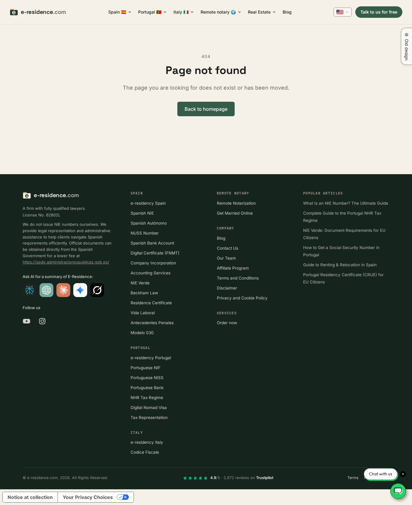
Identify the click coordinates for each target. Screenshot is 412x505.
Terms (353, 477)
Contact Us (227, 248)
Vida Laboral (143, 312)
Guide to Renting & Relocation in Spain (340, 264)
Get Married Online (235, 213)
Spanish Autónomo (149, 223)
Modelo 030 (142, 332)
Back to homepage (206, 109)
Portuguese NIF (145, 367)
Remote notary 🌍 (218, 11)
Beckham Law (144, 292)
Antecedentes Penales (152, 322)
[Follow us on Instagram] (42, 321)
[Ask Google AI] (80, 290)
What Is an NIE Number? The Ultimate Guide (345, 203)
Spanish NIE (142, 213)
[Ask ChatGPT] (46, 290)
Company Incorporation (153, 262)
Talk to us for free (378, 11)
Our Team (226, 258)
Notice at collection (30, 497)
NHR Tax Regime (147, 397)
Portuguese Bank (147, 387)
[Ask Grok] (97, 290)
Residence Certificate (151, 302)
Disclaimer (227, 288)
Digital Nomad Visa (149, 407)
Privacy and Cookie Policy (242, 298)
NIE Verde (140, 282)
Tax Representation (149, 417)
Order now (227, 322)
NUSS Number (145, 233)
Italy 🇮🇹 (181, 11)
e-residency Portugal (151, 357)
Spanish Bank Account (152, 243)
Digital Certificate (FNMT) (155, 253)
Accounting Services (150, 272)
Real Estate (259, 11)
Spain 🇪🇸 (117, 11)
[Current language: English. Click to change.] (343, 12)
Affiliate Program (233, 268)
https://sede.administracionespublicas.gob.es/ (66, 262)
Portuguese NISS (147, 377)
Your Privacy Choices (88, 497)
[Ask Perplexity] (29, 290)
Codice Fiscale (145, 452)
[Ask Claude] (63, 290)
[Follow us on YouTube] (26, 321)
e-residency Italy (147, 442)
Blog (287, 11)
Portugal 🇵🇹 (149, 11)
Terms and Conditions (238, 278)
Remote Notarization (236, 203)
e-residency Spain (148, 203)
